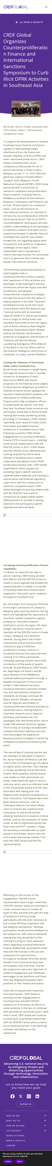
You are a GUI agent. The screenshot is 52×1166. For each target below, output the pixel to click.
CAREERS (10, 1145)
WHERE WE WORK (15, 1135)
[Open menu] (46, 7)
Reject (19, 1161)
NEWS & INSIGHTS (15, 1140)
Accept (8, 1161)
